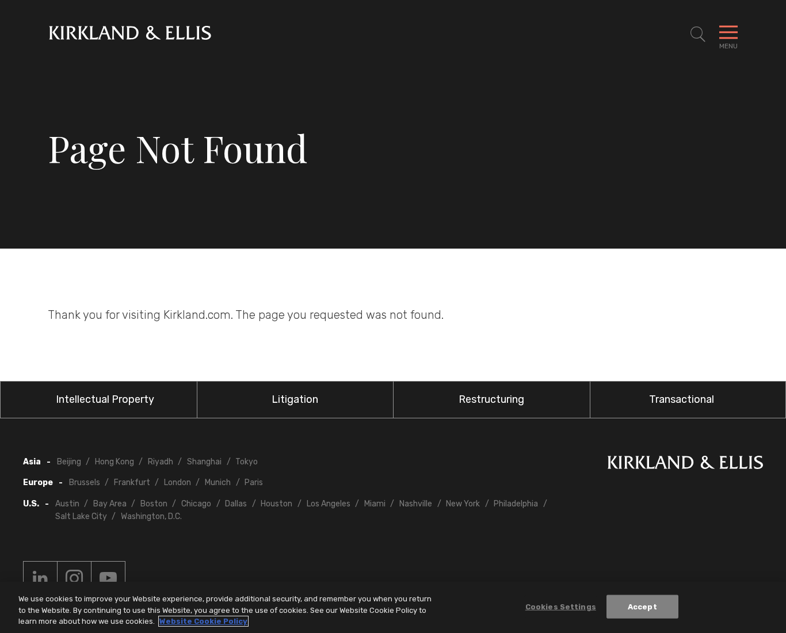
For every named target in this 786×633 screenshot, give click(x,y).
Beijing (69, 462)
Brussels (84, 482)
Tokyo (246, 462)
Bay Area (110, 504)
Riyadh (160, 462)
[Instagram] (74, 578)
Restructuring (491, 399)
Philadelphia (516, 504)
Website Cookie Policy (203, 621)
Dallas (236, 504)
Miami (375, 504)
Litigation (295, 399)
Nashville (415, 504)
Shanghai (204, 462)
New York (463, 504)
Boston (153, 504)
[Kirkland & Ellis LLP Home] (685, 465)
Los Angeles (328, 504)
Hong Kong (114, 462)
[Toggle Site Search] (698, 34)
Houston (276, 504)
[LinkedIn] (40, 578)
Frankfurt (132, 482)
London (177, 482)
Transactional (681, 399)
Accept (642, 606)
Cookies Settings (560, 606)
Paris (254, 482)
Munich (218, 482)
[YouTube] (108, 578)
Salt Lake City (81, 516)
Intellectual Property (105, 399)
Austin (67, 504)
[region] (393, 607)
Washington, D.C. (151, 516)
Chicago (196, 504)
